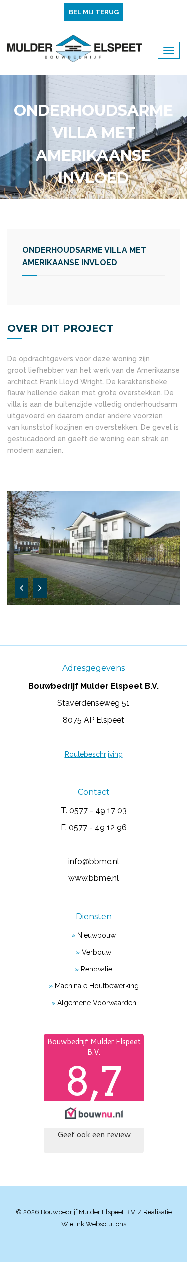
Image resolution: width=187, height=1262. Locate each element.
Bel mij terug (94, 12)
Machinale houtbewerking (97, 986)
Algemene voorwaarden (96, 1003)
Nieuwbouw (96, 935)
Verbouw (96, 952)
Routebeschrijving (94, 754)
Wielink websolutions (93, 1224)
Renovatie (96, 969)
